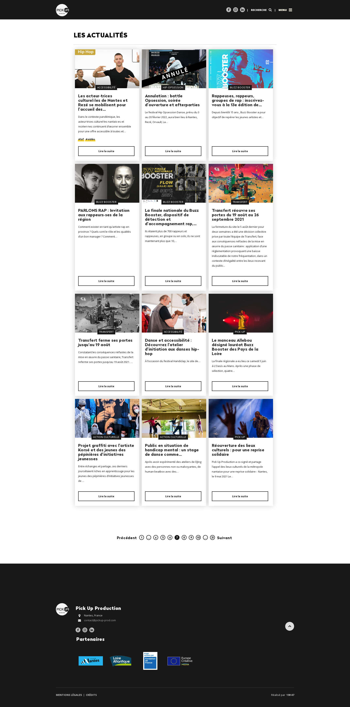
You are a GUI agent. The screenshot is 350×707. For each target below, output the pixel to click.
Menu (283, 10)
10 (198, 537)
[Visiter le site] (90, 660)
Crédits (91, 695)
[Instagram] (235, 9)
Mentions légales (69, 695)
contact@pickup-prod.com (100, 620)
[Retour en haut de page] (289, 626)
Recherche (259, 10)
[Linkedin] (242, 9)
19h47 (290, 695)
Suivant (224, 538)
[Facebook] (228, 9)
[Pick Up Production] (63, 9)
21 (212, 537)
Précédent (127, 538)
